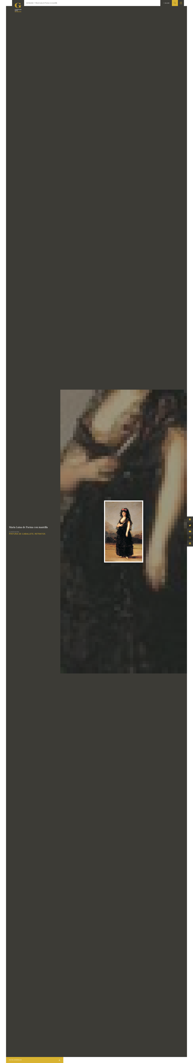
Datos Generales (15, 1059)
